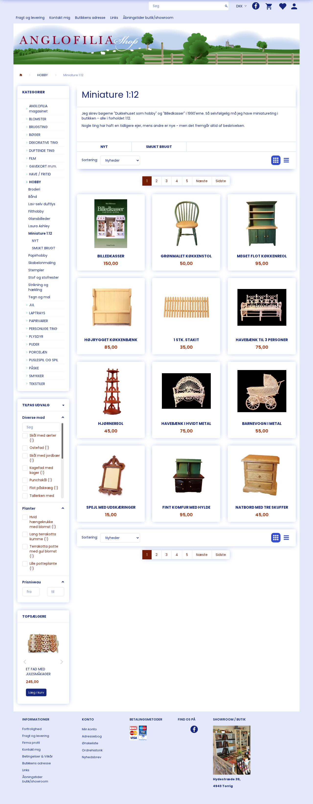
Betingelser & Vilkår (37, 756)
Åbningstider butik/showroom (148, 17)
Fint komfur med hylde (186, 507)
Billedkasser (110, 256)
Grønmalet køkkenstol (186, 256)
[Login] (294, 6)
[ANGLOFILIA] (156, 43)
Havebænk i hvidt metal (186, 423)
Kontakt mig (59, 17)
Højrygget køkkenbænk (110, 339)
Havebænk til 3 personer (262, 339)
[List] (286, 160)
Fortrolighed (32, 729)
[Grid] (275, 160)
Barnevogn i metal (262, 423)
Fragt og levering (30, 17)
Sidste (221, 181)
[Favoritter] (282, 6)
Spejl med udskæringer (110, 507)
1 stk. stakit (186, 339)
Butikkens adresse (90, 17)
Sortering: (90, 159)
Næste (202, 181)
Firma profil (31, 743)
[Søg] (226, 5)
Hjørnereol (110, 423)
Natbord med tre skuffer (261, 507)
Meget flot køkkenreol (262, 256)
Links (114, 17)
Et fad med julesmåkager (38, 671)
